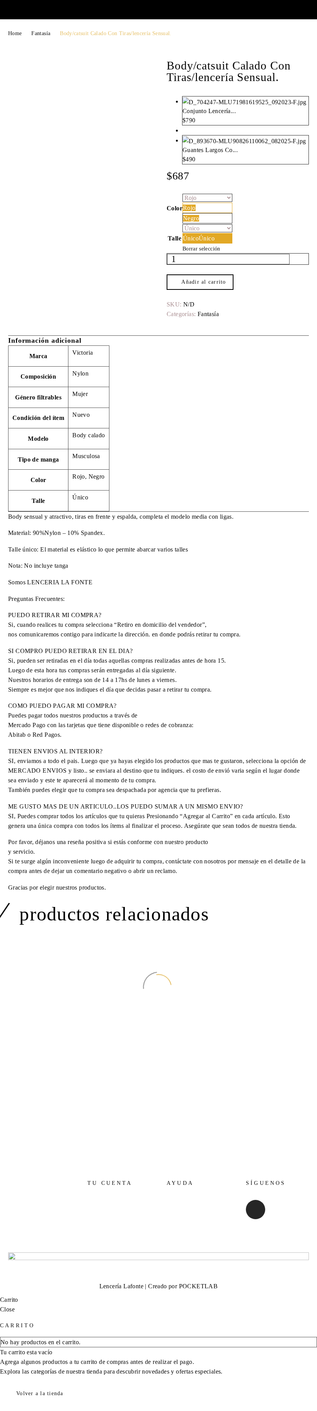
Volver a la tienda (39, 1393)
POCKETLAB (198, 1286)
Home (15, 33)
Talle (174, 238)
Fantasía (40, 33)
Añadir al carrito (203, 282)
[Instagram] (255, 1209)
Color (174, 208)
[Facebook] (172, 322)
